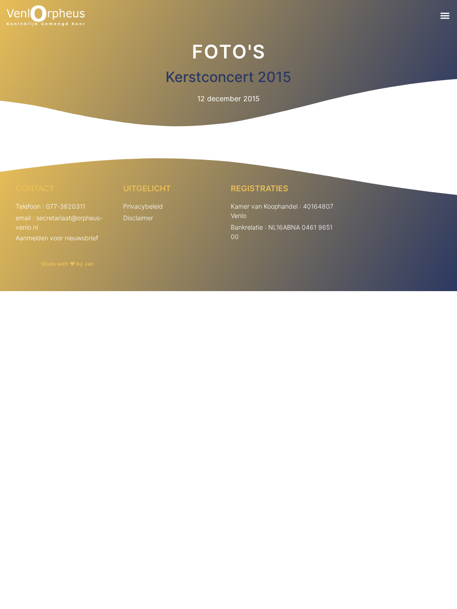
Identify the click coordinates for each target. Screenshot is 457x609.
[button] (445, 15)
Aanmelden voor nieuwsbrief (57, 238)
